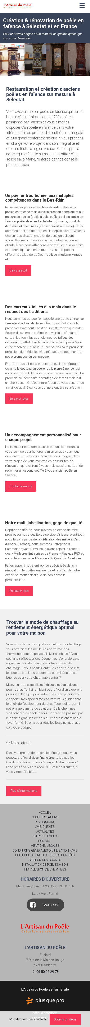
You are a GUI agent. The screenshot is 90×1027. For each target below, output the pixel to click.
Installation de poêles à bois (45, 865)
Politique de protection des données (45, 855)
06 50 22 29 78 (47, 972)
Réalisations (45, 822)
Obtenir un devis (65, 1019)
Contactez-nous (20, 486)
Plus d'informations (23, 791)
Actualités (45, 831)
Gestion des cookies (45, 860)
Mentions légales (45, 846)
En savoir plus (19, 398)
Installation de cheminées (45, 869)
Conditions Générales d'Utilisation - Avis (45, 850)
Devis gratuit (18, 270)
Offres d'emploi (45, 836)
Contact (45, 841)
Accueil (45, 812)
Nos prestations (45, 817)
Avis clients (45, 827)
